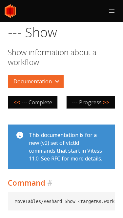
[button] (111, 11)
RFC (55, 158)
